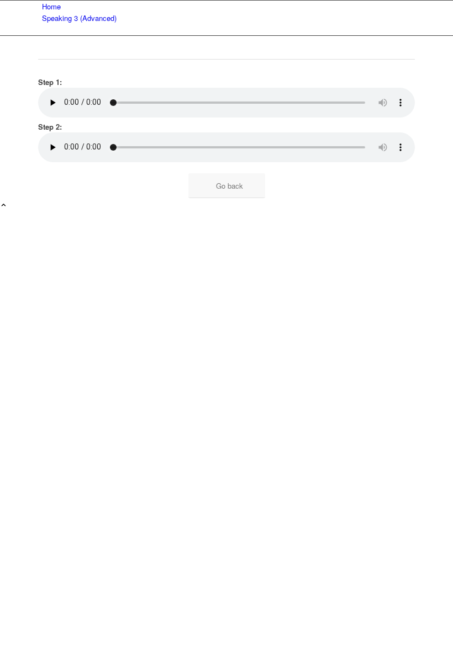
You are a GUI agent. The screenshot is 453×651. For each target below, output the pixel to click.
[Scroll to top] (3, 205)
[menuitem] (228, 6)
